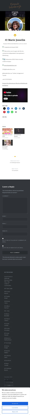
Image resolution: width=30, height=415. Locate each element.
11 (10, 385)
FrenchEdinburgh (13, 43)
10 (8, 385)
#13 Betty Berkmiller (6, 314)
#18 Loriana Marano (7, 292)
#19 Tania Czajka (8, 288)
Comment (5, 196)
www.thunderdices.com (10, 65)
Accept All (15, 403)
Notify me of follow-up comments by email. (14, 241)
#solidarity (5, 85)
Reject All (15, 411)
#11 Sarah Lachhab (6, 324)
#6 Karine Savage (6, 346)
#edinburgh (24, 83)
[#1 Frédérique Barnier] (19, 131)
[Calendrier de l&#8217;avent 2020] (7, 131)
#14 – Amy (6, 311)
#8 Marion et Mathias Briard (7, 339)
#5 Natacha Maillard (7, 351)
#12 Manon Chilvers (7, 319)
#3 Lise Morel (7, 360)
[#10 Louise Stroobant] (7, 142)
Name (4, 216)
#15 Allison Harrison (7, 306)
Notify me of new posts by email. (12, 247)
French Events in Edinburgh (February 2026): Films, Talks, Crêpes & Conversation (8, 281)
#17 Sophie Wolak (7, 297)
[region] (15, 401)
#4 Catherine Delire (7, 356)
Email (4, 223)
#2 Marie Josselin (6, 364)
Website (4, 231)
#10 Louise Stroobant (7, 329)
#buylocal (18, 83)
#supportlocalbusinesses (9, 83)
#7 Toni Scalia (7, 343)
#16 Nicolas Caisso (7, 302)
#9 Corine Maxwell (6, 334)
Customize (15, 407)
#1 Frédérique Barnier (7, 369)
